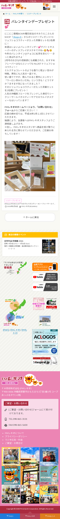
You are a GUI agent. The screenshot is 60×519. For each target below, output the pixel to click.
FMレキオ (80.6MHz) (29, 206)
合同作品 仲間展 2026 (13, 241)
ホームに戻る (32, 217)
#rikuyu (7, 204)
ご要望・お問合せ (14, 443)
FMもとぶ (51, 516)
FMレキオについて (14, 433)
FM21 (11, 516)
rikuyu (16, 37)
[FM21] (6, 330)
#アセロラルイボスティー (28, 204)
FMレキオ (31, 516)
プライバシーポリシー (16, 436)
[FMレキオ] (15, 330)
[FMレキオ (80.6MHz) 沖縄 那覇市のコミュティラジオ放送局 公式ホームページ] (14, 6)
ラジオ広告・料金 (14, 439)
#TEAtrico (14, 204)
